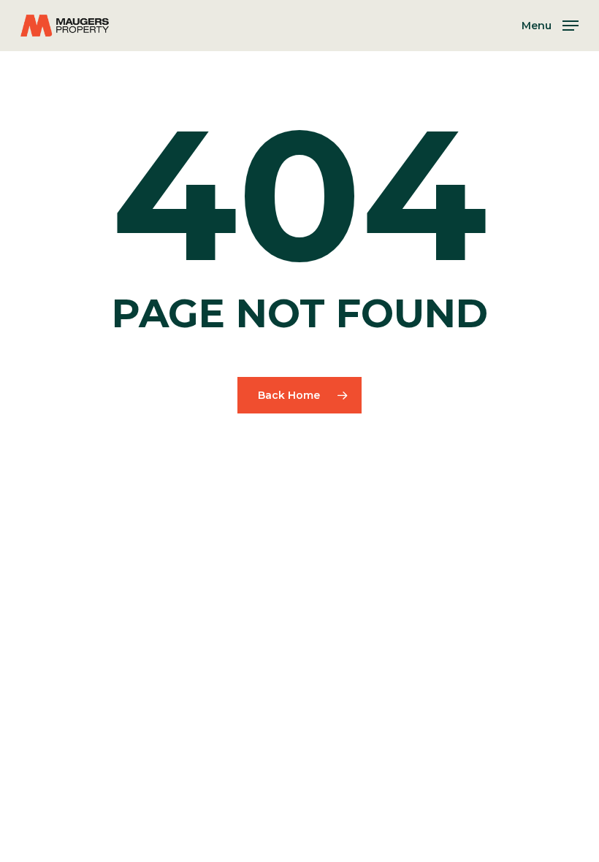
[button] (550, 25)
